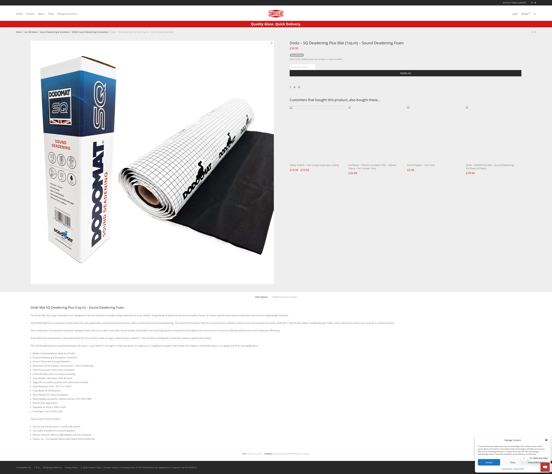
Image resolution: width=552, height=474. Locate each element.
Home (19, 13)
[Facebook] (531, 2)
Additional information (284, 297)
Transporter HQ (23, 467)
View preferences (536, 462)
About (41, 13)
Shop (51, 13)
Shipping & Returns (52, 467)
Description (261, 297)
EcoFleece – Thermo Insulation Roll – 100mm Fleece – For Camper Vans (372, 167)
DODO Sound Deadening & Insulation (90, 32)
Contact (30, 13)
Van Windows (30, 32)
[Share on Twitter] (294, 87)
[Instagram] (535, 2)
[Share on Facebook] (290, 87)
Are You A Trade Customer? (514, 3)
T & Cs (37, 467)
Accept (489, 462)
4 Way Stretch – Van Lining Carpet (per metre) (314, 165)
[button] (546, 440)
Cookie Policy (506, 468)
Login (515, 13)
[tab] (261, 297)
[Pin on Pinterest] (299, 87)
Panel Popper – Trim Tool (421, 165)
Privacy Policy (518, 468)
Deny (512, 462)
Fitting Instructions (67, 13)
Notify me (405, 73)
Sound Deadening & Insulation (54, 32)
